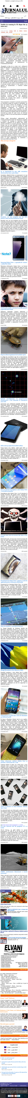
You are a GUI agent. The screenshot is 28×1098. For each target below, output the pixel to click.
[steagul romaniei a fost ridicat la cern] (14, 668)
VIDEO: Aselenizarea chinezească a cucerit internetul (14, 872)
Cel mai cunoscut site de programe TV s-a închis (14, 827)
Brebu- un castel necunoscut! (8, 1058)
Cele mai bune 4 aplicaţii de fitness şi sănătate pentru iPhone (14, 931)
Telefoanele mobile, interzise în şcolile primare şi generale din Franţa (14, 308)
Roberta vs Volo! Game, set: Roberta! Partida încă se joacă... (13, 1011)
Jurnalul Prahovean (23, 28)
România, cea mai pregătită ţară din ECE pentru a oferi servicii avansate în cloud (14, 217)
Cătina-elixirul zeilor (5, 904)
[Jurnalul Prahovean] (4, 6)
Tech (25, 21)
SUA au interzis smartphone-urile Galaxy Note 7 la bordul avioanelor (14, 490)
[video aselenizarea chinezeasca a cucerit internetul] (14, 870)
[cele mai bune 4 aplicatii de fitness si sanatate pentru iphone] (14, 929)
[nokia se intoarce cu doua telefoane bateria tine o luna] (14, 805)
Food (3, 891)
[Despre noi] (10, 6)
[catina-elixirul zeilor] (14, 903)
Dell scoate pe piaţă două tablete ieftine (12, 445)
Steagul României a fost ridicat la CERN (12, 670)
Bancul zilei (23, 969)
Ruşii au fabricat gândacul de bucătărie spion (13, 354)
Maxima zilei (23, 1035)
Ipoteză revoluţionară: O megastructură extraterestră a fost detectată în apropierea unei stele (14, 400)
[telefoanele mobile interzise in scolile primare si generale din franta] (14, 306)
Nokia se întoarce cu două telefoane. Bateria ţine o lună (14, 807)
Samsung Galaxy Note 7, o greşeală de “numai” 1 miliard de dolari (14, 263)
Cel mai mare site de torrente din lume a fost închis (14, 535)
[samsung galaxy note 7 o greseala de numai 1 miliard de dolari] (14, 261)
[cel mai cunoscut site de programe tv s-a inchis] (12, 825)
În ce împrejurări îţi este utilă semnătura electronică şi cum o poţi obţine (14, 172)
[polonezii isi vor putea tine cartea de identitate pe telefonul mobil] (14, 714)
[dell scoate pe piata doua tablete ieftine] (14, 444)
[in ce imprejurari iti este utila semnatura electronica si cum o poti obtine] (14, 170)
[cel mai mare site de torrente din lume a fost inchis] (14, 533)
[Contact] (17, 6)
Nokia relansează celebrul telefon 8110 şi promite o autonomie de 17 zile (14, 761)
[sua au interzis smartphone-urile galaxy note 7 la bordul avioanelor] (14, 488)
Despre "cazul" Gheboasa (7, 998)
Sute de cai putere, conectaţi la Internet (12, 626)
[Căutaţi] (25, 16)
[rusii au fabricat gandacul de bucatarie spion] (14, 353)
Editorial (24, 995)
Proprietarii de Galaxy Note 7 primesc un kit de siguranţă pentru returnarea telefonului (14, 581)
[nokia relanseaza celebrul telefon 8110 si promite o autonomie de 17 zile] (14, 759)
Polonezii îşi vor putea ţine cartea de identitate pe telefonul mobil (14, 716)
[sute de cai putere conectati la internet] (14, 624)
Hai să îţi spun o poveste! (7, 1024)
